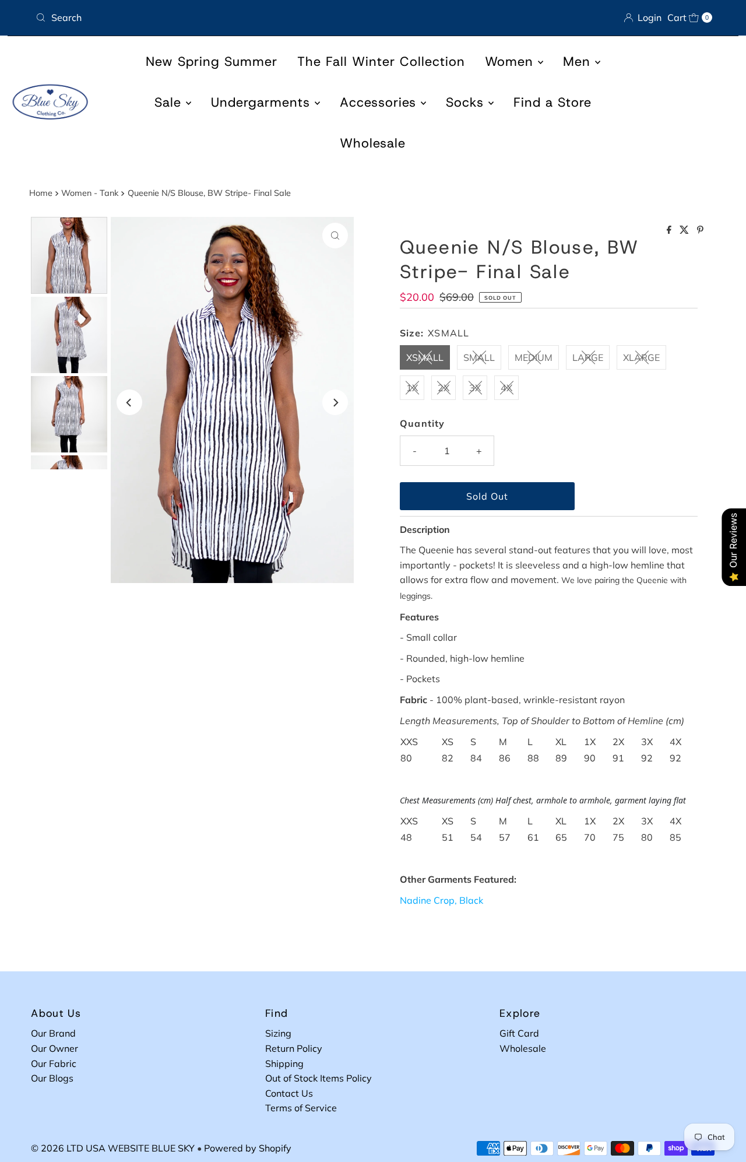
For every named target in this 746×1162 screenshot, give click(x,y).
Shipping (284, 1063)
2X (443, 388)
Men (579, 61)
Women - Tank (89, 193)
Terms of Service (301, 1108)
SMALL (479, 357)
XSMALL (425, 357)
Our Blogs (52, 1078)
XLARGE (641, 357)
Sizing (278, 1033)
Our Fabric (53, 1063)
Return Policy (293, 1048)
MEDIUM (534, 357)
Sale (170, 102)
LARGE (587, 357)
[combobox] (199, 17)
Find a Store (552, 102)
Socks (467, 102)
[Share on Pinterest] (700, 230)
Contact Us (289, 1093)
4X (506, 388)
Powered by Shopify (247, 1148)
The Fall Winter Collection (381, 61)
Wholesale (373, 143)
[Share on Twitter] (685, 230)
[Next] (335, 402)
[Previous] (129, 402)
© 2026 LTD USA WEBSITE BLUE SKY (113, 1148)
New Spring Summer (211, 61)
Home (40, 193)
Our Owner (54, 1048)
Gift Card (519, 1033)
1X (412, 388)
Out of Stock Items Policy (318, 1078)
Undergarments (263, 102)
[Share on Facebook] (670, 230)
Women (511, 61)
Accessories (380, 102)
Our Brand (53, 1033)
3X (475, 388)
